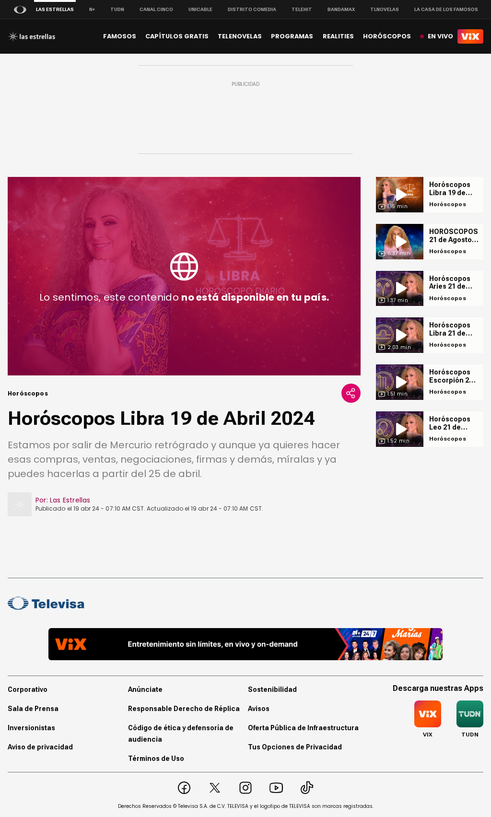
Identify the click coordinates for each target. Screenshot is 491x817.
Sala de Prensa (33, 708)
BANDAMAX (341, 9)
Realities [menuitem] (338, 36)
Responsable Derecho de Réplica (184, 708)
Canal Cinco (156, 9)
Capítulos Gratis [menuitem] (177, 36)
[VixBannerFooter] (245, 644)
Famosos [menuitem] (119, 36)
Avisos (258, 708)
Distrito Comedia (252, 9)
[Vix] (470, 36)
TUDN (117, 9)
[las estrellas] (31, 36)
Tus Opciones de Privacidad (295, 747)
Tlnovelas (384, 9)
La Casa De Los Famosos (446, 9)
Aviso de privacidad (40, 747)
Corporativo (27, 689)
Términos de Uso (156, 758)
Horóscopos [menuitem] (387, 36)
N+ (92, 9)
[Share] (351, 393)
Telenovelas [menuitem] (240, 36)
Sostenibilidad (272, 689)
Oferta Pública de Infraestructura (303, 728)
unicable (200, 9)
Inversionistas (31, 728)
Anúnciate (145, 689)
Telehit (302, 9)
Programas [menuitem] (292, 36)
